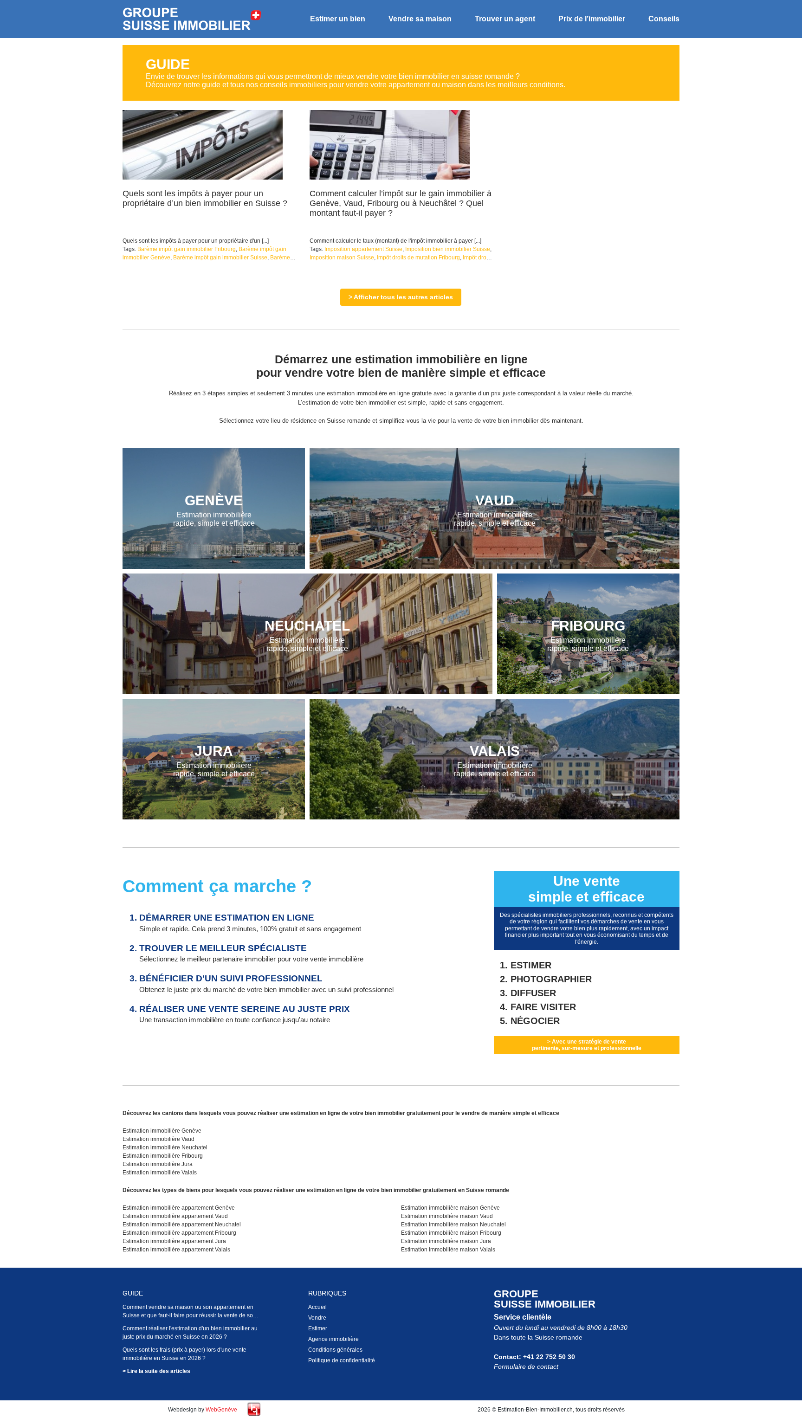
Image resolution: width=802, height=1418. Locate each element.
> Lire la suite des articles (156, 1371)
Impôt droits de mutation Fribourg (418, 257)
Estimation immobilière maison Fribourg (451, 1233)
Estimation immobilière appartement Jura (174, 1241)
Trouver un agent (505, 19)
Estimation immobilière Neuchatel (165, 1147)
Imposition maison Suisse (342, 257)
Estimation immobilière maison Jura (446, 1241)
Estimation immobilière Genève (162, 1131)
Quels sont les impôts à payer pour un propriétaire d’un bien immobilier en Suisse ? (205, 198)
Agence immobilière (333, 1339)
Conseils (663, 19)
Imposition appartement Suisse (363, 249)
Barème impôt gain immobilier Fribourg (186, 249)
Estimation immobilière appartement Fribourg (179, 1233)
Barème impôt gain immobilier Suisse (220, 257)
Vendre (317, 1318)
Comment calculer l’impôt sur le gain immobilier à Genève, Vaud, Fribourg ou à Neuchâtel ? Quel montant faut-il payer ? (401, 203)
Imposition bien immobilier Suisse (447, 249)
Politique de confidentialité (341, 1360)
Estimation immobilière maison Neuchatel (453, 1224)
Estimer (317, 1328)
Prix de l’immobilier (591, 19)
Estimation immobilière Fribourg (163, 1156)
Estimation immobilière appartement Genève (179, 1208)
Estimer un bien (337, 19)
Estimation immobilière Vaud (158, 1139)
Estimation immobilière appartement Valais (176, 1249)
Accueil (317, 1307)
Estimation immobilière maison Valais (448, 1249)
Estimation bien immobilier (192, 19)
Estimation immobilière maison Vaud (447, 1216)
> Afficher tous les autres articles (401, 297)
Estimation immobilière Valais (160, 1172)
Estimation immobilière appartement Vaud (175, 1216)
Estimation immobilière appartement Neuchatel (182, 1224)
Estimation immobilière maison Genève (450, 1208)
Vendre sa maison (420, 19)
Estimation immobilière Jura (158, 1164)
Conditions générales (335, 1350)
